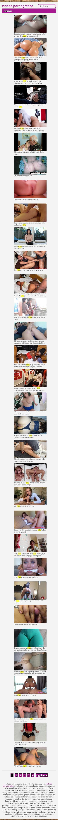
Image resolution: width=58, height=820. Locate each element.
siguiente (41, 775)
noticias (8, 10)
